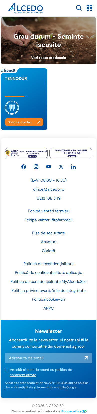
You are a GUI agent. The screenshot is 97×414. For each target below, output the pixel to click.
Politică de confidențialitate (48, 263)
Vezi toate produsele (48, 57)
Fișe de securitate (48, 233)
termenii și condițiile (51, 387)
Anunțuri (48, 241)
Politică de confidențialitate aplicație (48, 272)
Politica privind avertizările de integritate (48, 290)
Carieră (48, 250)
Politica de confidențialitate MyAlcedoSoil (48, 281)
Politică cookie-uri (48, 299)
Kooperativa (71, 411)
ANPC (48, 308)
